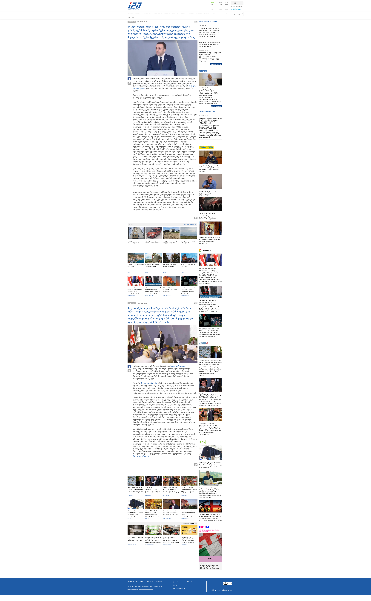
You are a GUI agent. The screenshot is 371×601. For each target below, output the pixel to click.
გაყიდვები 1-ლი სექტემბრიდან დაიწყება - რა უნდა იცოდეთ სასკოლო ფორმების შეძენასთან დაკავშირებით (135, 515)
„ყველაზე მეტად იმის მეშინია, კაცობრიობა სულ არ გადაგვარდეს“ (209, 192)
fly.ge (129, 272)
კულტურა (207, 14)
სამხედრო (199, 14)
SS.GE (131, 224)
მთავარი (130, 14)
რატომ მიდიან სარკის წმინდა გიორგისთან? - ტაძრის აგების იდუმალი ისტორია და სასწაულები (209, 240)
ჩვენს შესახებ (140, 582)
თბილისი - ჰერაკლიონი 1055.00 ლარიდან (152, 265)
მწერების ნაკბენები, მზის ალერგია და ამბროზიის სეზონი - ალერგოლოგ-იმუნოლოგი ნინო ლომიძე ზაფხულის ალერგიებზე (153, 540)
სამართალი (147, 14)
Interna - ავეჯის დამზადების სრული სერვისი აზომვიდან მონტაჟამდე (136, 538)
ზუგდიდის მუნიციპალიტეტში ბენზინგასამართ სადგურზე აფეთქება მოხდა (209, 44)
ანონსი (214, 14)
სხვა (129, 17)
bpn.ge (212, 2)
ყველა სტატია (215, 106)
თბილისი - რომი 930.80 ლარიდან (188, 265)
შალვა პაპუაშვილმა (149, 383)
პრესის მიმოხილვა (207, 112)
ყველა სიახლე (215, 64)
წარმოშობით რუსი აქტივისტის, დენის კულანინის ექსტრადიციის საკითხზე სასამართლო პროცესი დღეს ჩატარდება (210, 57)
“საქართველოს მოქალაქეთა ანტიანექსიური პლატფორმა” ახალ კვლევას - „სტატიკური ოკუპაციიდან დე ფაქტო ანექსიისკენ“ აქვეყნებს (209, 32)
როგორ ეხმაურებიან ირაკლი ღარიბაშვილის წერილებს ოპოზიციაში (170, 512)
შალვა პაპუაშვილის (179, 366)
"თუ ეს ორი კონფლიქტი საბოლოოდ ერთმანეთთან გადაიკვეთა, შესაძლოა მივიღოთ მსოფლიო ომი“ (208, 216)
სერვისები (150, 582)
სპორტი (191, 14)
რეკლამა (159, 582)
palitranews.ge (167, 518)
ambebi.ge (130, 495)
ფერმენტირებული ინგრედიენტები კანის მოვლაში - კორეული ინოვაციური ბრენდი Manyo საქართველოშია (188, 540)
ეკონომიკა (183, 14)
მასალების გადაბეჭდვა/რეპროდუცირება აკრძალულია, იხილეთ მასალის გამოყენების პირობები (145, 588)
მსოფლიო (167, 14)
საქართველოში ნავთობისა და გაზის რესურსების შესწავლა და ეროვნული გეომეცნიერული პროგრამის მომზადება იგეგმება (210, 517)
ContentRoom (193, 523)
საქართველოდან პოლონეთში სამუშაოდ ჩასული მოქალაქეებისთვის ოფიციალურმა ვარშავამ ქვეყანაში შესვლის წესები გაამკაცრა (189, 516)
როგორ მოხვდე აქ (190, 224)
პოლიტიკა (138, 14)
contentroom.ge (132, 544)
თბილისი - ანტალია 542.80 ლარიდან (136, 265)
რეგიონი (175, 14)
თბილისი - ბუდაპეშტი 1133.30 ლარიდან (169, 265)
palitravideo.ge (131, 295)
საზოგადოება (157, 14)
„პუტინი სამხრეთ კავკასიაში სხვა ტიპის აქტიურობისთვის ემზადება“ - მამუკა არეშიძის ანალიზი (209, 168)
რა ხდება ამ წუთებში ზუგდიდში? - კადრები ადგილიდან (170, 289)
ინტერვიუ (203, 71)
